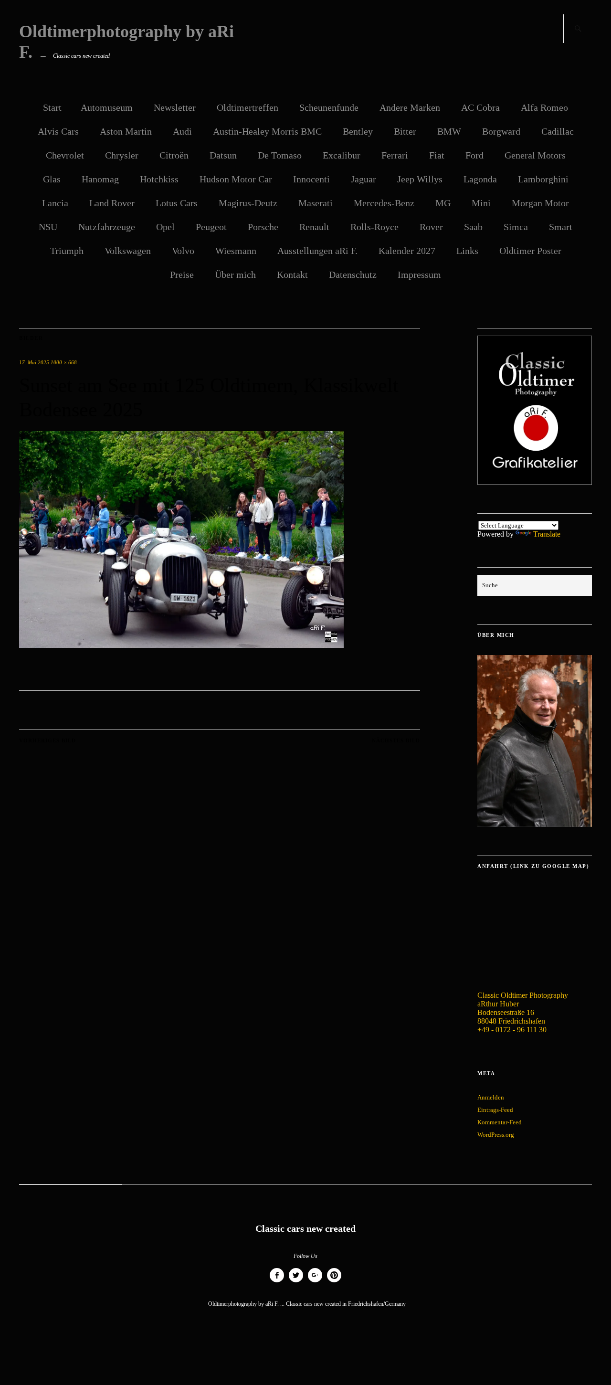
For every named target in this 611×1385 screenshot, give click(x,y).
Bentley (358, 131)
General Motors (535, 155)
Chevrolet (65, 155)
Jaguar (363, 179)
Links (467, 250)
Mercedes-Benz (384, 203)
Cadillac (557, 131)
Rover (431, 227)
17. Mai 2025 (34, 362)
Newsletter (175, 107)
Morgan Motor (540, 203)
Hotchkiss (159, 179)
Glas (52, 179)
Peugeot (211, 227)
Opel (165, 227)
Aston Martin (126, 131)
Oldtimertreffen (247, 107)
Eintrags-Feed (495, 1109)
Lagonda (480, 179)
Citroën (174, 155)
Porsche (263, 227)
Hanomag (100, 179)
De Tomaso (280, 155)
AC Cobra (480, 107)
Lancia (55, 203)
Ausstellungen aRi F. (317, 250)
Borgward (501, 131)
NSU (48, 227)
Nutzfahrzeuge (106, 227)
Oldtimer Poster (530, 250)
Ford (474, 155)
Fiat (436, 155)
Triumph (67, 250)
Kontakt (292, 274)
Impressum (419, 274)
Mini (481, 203)
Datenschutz (353, 274)
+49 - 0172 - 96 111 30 (512, 1030)
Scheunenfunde (328, 107)
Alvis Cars (58, 131)
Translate (546, 534)
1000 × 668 (64, 362)
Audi (182, 131)
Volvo (183, 250)
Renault (314, 227)
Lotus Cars (177, 203)
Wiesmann (235, 250)
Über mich (235, 274)
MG (443, 203)
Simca (516, 227)
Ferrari (394, 155)
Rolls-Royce (374, 227)
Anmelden (490, 1097)
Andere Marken (409, 107)
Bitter (405, 131)
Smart (560, 227)
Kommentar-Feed (499, 1122)
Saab (473, 227)
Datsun (223, 155)
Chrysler (121, 155)
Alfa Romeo (544, 107)
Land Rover (112, 203)
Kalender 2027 (407, 250)
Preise (182, 274)
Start (52, 107)
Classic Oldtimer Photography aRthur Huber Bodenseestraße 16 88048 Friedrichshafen (522, 1008)
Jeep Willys (419, 179)
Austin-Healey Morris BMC (267, 131)
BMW (449, 131)
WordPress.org (495, 1134)
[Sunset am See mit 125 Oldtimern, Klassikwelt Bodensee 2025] (181, 645)
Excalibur (341, 155)
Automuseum (107, 107)
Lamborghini (543, 179)
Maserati (315, 203)
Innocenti (311, 179)
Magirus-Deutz (248, 203)
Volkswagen (128, 250)
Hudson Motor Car (236, 179)
